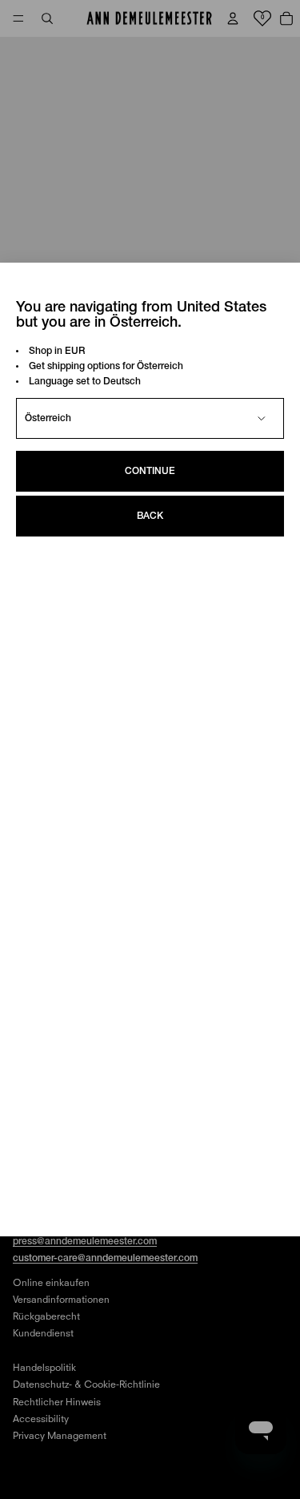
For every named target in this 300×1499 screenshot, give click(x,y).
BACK (150, 516)
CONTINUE (150, 471)
